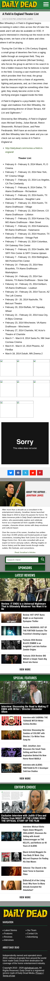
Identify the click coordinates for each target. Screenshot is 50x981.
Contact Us (32, 933)
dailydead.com (31, 968)
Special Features (25, 677)
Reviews (8, 937)
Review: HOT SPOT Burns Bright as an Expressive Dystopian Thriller (34, 618)
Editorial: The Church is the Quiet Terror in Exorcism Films (34, 871)
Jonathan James (25, 19)
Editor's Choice (25, 787)
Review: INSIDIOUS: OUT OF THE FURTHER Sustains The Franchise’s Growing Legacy (35, 630)
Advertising (32, 937)
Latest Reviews (25, 575)
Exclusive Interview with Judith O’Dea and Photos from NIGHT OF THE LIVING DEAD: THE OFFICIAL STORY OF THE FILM (23, 818)
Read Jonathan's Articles (25, 552)
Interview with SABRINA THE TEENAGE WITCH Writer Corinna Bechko (35, 720)
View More (25, 669)
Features (8, 933)
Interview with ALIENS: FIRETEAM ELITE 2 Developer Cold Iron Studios (35, 768)
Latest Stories (10, 930)
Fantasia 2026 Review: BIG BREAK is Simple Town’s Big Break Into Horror (35, 658)
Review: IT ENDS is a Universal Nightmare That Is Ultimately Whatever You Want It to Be (24, 606)
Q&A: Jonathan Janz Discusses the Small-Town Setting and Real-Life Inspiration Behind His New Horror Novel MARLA (34, 752)
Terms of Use (9, 976)
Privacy (39, 973)
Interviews (9, 940)
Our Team (31, 930)
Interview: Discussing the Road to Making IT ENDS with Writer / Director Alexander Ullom (24, 709)
